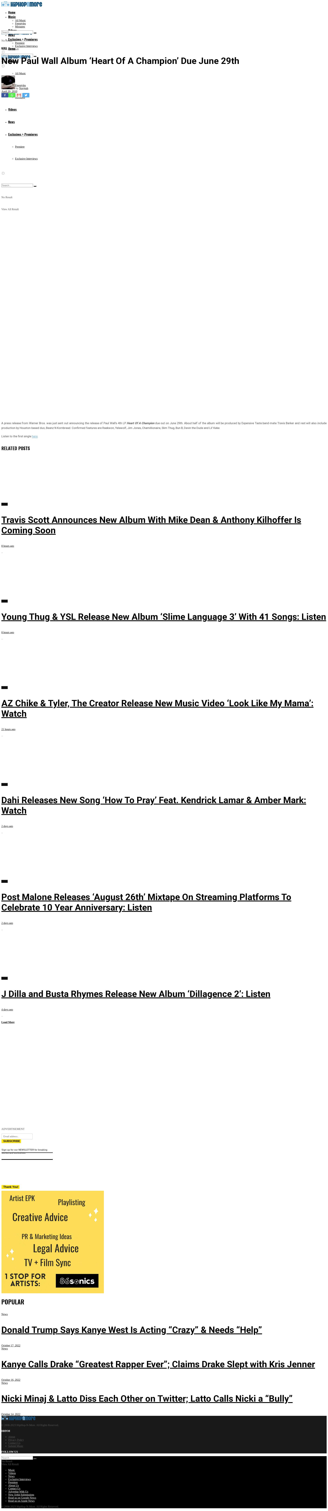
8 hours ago (7, 545)
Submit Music (15, 1446)
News (4, 48)
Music (12, 17)
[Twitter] (25, 95)
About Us (13, 1485)
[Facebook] (4, 95)
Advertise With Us (18, 1491)
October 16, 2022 (10, 1379)
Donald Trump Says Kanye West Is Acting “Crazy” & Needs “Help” (131, 1330)
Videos (12, 1473)
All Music (20, 20)
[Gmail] (18, 95)
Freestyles (20, 23)
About (11, 1436)
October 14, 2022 (10, 1414)
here (35, 436)
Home (11, 12)
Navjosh (23, 88)
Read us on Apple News (21, 1500)
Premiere (20, 43)
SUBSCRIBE (11, 1141)
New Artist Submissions (21, 1494)
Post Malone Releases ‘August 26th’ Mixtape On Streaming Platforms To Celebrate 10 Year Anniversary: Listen (146, 902)
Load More (8, 1022)
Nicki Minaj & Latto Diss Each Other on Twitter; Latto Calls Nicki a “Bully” (147, 1398)
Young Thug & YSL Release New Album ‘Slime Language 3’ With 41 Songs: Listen (163, 617)
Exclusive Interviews (26, 46)
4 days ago (7, 1009)
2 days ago (7, 826)
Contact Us (14, 1442)
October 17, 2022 (10, 1345)
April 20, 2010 (9, 91)
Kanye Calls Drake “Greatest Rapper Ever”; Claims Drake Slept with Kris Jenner (158, 1364)
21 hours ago (8, 729)
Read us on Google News (22, 1497)
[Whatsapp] (11, 95)
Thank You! (10, 1187)
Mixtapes (20, 26)
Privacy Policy (16, 1439)
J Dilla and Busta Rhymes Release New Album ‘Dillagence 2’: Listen (135, 994)
